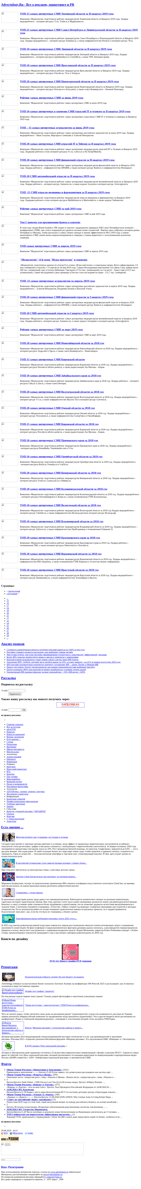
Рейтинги (11, 759)
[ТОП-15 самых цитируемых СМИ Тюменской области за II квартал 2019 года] (10, 22)
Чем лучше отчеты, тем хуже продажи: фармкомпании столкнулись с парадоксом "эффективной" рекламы (57, 654)
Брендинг (11, 766)
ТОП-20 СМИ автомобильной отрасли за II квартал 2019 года (57, 176)
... (7, 598)
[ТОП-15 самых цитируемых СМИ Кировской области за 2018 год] (10, 432)
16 (8, 603)
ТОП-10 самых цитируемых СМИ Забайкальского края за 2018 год (60, 375)
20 (8, 613)
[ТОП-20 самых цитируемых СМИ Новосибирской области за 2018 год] (10, 351)
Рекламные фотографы (17, 786)
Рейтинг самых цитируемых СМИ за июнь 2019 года (51, 97)
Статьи (10, 742)
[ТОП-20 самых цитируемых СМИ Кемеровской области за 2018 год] (10, 481)
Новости (11, 732)
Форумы (11, 816)
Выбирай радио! (14, 781)
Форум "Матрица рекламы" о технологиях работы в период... (54, 1028)
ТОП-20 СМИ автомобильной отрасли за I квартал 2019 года (57, 313)
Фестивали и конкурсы (17, 794)
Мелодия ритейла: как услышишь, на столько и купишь (42, 837)
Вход (4, 1167)
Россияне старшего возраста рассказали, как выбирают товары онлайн (40, 652)
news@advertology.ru (53, 1174)
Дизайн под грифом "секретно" (40, 991)
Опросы (10, 814)
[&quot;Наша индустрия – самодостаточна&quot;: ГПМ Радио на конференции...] (13, 1010)
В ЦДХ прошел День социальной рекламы (45, 1046)
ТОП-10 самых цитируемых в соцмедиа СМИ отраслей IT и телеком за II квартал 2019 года (75, 111)
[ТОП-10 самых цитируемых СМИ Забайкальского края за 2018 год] (10, 384)
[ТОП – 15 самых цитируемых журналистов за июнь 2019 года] (10, 136)
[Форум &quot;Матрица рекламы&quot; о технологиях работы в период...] (13, 1033)
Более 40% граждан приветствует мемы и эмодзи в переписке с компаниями (42, 657)
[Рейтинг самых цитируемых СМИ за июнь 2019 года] (10, 105)
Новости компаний (16, 734)
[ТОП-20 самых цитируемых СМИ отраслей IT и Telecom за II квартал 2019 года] (10, 152)
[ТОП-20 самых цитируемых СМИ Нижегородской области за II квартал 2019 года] (10, 90)
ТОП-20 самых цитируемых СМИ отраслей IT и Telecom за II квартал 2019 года (68, 143)
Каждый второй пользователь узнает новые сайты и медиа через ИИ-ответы (42, 659)
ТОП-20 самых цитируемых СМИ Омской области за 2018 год (57, 408)
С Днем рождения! (15, 819)
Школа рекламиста (15, 749)
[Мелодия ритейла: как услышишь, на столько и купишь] (8, 841)
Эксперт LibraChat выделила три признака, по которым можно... (46, 876)
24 (8, 623)
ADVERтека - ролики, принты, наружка (26, 791)
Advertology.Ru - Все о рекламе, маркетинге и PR (37, 4)
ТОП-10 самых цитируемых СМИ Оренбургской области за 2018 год (61, 456)
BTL (9, 771)
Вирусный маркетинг (17, 769)
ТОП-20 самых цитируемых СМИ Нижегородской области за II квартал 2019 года (69, 81)
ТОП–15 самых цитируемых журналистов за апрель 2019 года (57, 280)
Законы (10, 806)
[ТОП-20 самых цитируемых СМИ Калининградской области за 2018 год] (10, 497)
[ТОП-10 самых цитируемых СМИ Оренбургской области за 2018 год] (10, 465)
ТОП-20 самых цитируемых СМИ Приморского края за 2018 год (59, 440)
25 (8, 626)
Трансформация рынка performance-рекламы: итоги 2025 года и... (46, 918)
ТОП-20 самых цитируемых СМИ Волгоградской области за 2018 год (62, 391)
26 (8, 628)
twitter (30, 1133)
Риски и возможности (17, 784)
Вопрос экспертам (15, 737)
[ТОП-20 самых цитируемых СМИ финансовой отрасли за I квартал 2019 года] (10, 305)
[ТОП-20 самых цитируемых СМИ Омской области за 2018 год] (10, 416)
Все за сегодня (13, 727)
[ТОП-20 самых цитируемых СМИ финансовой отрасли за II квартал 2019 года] (10, 168)
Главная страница (15, 724)
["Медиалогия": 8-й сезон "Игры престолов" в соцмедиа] (10, 270)
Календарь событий (16, 799)
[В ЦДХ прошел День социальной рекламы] (8, 1050)
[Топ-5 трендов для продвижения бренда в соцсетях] (10, 234)
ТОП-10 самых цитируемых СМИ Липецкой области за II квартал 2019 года (66, 49)
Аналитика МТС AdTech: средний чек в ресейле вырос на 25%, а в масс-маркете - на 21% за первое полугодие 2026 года (63, 662)
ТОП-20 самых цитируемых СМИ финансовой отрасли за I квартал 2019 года (67, 297)
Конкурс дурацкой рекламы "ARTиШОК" (26, 811)
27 (8, 630)
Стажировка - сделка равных (29, 892)
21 (8, 616)
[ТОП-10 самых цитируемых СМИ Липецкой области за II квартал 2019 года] (10, 57)
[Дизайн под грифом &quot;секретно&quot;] (13, 992)
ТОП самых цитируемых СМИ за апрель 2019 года (50, 246)
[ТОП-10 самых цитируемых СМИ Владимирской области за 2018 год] (10, 530)
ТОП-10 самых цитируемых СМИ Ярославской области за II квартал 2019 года (68, 65)
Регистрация (15, 1167)
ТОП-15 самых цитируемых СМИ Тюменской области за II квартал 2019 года (67, 13)
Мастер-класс (13, 752)
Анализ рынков (13, 644)
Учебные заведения (16, 804)
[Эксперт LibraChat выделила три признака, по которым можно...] (8, 881)
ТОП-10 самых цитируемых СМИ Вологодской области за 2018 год (60, 505)
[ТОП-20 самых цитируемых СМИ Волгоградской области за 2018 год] (10, 400)
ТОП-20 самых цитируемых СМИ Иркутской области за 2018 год (59, 569)
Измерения (12, 762)
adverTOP (11, 729)
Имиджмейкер (13, 779)
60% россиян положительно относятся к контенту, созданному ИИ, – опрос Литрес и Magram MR (52, 664)
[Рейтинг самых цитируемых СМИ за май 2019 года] (10, 216)
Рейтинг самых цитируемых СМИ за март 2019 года (51, 329)
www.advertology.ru (59, 1172)
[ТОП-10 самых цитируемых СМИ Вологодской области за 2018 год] (10, 513)
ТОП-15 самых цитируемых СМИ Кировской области (52, 359)
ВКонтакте (18, 1133)
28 (8, 633)
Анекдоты (11, 821)
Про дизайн (12, 776)
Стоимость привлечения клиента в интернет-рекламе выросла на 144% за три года (46, 650)
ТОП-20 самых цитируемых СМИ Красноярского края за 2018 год (60, 537)
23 (8, 621)
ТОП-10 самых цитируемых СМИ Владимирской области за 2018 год (61, 521)
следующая (12, 593)
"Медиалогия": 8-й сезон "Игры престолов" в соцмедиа (53, 259)
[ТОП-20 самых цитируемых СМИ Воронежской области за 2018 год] (10, 562)
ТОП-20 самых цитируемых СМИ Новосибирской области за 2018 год (62, 343)
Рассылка (8, 678)
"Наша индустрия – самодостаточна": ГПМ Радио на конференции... (57, 1005)
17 (8, 606)
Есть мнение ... (14, 739)
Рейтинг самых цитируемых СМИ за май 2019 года (51, 208)
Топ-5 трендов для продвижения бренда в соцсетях (50, 222)
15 (8, 601)
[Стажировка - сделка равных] (8, 897)
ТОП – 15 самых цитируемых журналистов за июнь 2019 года (57, 127)
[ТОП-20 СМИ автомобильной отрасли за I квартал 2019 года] (10, 321)
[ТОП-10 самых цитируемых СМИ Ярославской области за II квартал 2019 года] (10, 74)
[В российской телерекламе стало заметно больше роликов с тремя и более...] (8, 867)
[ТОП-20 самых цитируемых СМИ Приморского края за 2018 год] (10, 449)
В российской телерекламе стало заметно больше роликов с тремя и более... (51, 863)
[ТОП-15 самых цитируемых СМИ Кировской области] (10, 368)
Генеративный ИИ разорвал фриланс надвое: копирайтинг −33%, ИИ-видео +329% (46, 672)
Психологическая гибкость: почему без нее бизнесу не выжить (54, 977)
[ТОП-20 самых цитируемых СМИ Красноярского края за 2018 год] (10, 546)
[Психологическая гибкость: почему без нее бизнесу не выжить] (8, 981)
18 (8, 608)
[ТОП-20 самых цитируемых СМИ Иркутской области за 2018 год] (10, 578)
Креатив (10, 774)
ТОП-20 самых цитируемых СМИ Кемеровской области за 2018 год (60, 472)
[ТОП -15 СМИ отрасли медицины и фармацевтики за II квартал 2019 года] (10, 201)
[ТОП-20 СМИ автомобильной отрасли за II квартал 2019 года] (10, 184)
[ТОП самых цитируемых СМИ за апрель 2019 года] (10, 253)
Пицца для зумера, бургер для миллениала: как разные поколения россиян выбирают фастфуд (51, 667)
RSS (6, 1133)
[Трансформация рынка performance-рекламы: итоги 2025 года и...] (8, 923)
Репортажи (12, 744)
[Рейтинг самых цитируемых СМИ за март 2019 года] (10, 336)
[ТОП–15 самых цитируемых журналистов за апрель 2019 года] (10, 289)
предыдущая (14, 591)
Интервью (11, 747)
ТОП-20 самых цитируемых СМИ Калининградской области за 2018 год (63, 489)
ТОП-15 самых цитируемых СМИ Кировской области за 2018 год (59, 424)
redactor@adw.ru (54, 1177)
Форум (6, 1064)
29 (8, 635)
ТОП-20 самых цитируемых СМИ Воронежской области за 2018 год (60, 553)
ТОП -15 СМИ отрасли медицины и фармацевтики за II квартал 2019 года (65, 192)
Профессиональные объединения (22, 801)
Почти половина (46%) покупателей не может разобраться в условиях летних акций (46, 669)
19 (8, 611)
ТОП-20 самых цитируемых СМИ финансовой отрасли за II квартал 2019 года (67, 160)
